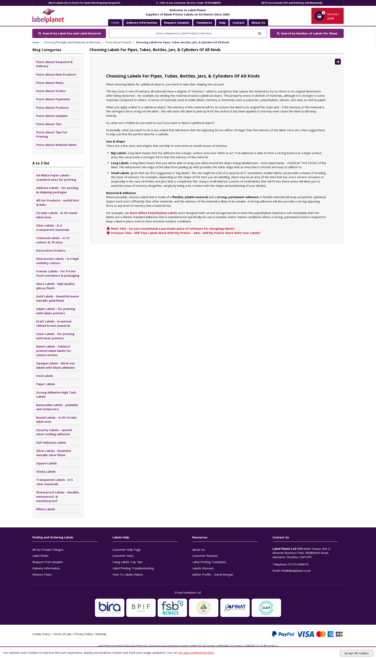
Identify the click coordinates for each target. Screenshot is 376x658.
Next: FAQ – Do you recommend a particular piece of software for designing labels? (172, 228)
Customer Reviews (205, 556)
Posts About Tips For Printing (51, 134)
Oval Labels (44, 376)
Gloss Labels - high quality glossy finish (55, 286)
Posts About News (50, 83)
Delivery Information (46, 568)
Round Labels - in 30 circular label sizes (56, 419)
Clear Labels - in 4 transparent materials (52, 227)
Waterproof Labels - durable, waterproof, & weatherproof (57, 496)
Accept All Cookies (356, 653)
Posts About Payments (53, 99)
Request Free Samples (47, 562)
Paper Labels (45, 384)
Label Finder (40, 556)
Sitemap (100, 634)
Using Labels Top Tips (127, 562)
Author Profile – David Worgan (212, 574)
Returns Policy (42, 574)
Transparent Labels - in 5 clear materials (54, 482)
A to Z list (40, 163)
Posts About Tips (49, 124)
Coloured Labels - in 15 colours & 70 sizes (53, 240)
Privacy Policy (83, 634)
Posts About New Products (56, 74)
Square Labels (46, 463)
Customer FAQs (123, 556)
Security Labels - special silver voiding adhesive (54, 432)
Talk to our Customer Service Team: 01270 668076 (190, 3)
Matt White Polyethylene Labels (153, 213)
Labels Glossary (203, 568)
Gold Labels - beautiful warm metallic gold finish (57, 298)
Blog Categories (46, 49)
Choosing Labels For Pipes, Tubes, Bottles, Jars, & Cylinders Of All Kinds (182, 42)
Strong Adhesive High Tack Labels (56, 394)
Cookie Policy (41, 634)
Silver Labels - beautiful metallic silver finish (53, 453)
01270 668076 (298, 564)
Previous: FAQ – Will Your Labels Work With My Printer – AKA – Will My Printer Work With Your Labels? (185, 233)
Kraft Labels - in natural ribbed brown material (53, 323)
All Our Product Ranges (48, 549)
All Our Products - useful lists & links (57, 202)
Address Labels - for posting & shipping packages (57, 190)
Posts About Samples (52, 116)
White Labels (45, 509)
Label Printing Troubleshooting (133, 568)
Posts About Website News (56, 145)
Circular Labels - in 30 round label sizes (56, 215)
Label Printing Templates (209, 562)
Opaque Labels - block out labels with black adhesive (55, 365)
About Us (198, 549)
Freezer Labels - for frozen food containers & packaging (57, 273)
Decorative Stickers (51, 250)
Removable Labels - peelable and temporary (57, 407)
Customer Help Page (126, 549)
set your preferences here (196, 652)
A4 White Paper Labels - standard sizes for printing (56, 177)
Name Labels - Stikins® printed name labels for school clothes (53, 350)
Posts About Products (118, 42)
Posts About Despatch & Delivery (54, 64)
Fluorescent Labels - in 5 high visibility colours (57, 261)
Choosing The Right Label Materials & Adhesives (72, 42)
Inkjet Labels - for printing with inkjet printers (55, 311)
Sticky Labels (46, 471)
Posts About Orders (51, 91)
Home (115, 22)
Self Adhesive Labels (51, 442)
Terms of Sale (62, 634)
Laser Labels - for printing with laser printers (55, 336)
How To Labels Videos (127, 574)
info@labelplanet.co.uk (295, 570)
